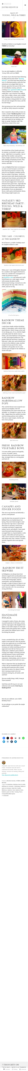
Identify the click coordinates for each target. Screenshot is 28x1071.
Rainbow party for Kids (8, 792)
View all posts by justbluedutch (10, 775)
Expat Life (14, 788)
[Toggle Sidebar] (25, 5)
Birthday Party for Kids (19, 784)
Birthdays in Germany (7, 786)
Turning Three (18, 792)
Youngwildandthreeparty (8, 793)
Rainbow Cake (8, 277)
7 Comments (5, 795)
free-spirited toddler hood (16, 90)
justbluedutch (10, 7)
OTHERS (18, 780)
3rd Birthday (9, 784)
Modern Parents (11, 780)
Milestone (4, 790)
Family (19, 788)
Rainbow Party (19, 790)
